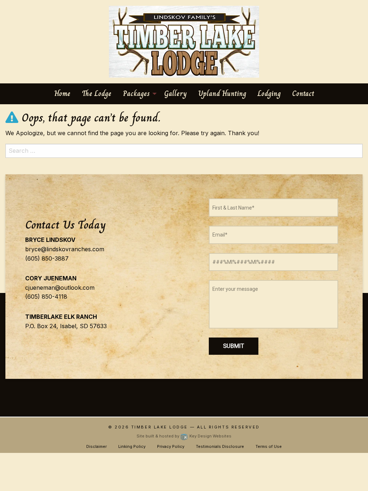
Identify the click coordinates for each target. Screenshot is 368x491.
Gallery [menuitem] (175, 93)
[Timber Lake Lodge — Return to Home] (184, 41)
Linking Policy (132, 446)
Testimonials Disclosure (220, 446)
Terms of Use (269, 446)
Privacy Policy (170, 446)
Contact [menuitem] (303, 93)
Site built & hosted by (184, 436)
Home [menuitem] (62, 93)
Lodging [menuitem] (269, 93)
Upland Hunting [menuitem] (222, 93)
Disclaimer (96, 446)
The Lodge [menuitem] (96, 93)
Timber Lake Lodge (159, 427)
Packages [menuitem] (136, 93)
